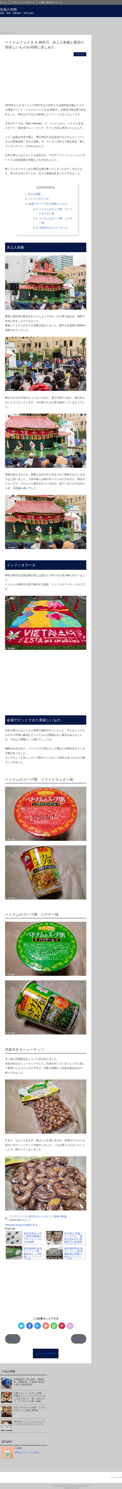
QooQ (76, 1488)
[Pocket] (46, 1326)
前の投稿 (78, 1338)
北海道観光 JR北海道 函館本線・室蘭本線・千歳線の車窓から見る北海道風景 (30, 1382)
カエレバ (26, 1220)
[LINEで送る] (54, 1326)
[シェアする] (29, 1326)
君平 (20, 1448)
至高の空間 (8, 9)
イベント (80, 54)
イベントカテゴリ (45, 1353)
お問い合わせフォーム (50, 2)
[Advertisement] (45, 79)
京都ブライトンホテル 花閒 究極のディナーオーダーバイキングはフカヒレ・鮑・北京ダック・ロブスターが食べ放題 (30, 1397)
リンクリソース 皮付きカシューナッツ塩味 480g (38, 1216)
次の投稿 (13, 1338)
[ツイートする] (21, 1326)
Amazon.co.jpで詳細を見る (21, 1224)
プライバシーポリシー (23, 2)
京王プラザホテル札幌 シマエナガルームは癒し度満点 (30, 1409)
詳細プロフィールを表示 (27, 1452)
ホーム (3, 2)
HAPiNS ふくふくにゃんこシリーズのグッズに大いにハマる (30, 1423)
